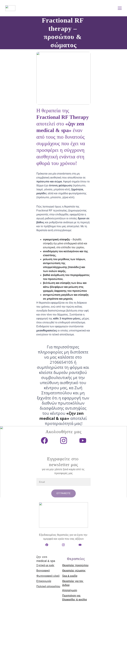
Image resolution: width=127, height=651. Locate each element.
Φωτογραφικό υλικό (48, 575)
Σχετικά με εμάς (45, 565)
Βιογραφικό (43, 570)
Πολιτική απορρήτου (48, 586)
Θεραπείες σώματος (74, 570)
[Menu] (120, 8)
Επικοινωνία (43, 581)
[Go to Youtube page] (82, 440)
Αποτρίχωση (69, 590)
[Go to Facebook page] (46, 440)
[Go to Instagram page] (65, 440)
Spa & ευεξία (69, 575)
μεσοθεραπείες (46, 330)
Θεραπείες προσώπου (75, 565)
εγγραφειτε (63, 493)
